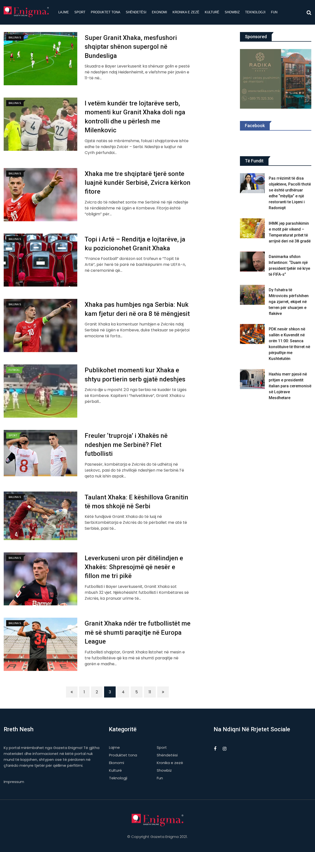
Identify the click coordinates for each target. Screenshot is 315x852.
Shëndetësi (136, 12)
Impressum (14, 781)
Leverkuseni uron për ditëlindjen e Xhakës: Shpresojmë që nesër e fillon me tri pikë (134, 567)
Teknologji (255, 12)
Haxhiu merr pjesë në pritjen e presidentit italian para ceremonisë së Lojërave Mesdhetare (290, 386)
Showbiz (232, 12)
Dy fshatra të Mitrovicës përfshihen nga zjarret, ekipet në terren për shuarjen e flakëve (289, 302)
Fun (274, 12)
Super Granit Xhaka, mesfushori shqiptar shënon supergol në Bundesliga (131, 46)
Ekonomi (159, 12)
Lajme (63, 12)
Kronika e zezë (186, 12)
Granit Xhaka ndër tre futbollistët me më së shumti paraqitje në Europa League (137, 632)
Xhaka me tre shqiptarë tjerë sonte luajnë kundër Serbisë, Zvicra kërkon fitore (137, 182)
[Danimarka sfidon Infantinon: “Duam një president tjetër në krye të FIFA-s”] (252, 262)
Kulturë (212, 12)
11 (150, 692)
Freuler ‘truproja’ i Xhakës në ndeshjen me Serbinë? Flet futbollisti (126, 444)
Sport (79, 12)
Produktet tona (105, 12)
